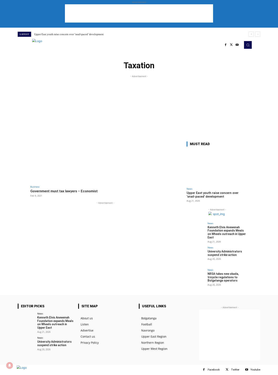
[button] (248, 45)
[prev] (251, 34)
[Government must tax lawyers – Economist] (66, 162)
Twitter (235, 369)
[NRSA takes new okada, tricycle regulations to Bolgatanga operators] (196, 278)
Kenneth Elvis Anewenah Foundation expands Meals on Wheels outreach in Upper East (227, 232)
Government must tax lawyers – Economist (64, 191)
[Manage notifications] (9, 365)
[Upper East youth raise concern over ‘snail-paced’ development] (217, 167)
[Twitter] (231, 45)
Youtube (255, 369)
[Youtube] (237, 45)
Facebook (214, 369)
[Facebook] (203, 369)
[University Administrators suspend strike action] (196, 255)
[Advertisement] (139, 13)
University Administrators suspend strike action (225, 253)
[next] (257, 34)
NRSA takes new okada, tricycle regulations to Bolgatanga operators (223, 277)
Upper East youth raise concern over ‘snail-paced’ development (69, 34)
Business (34, 187)
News (189, 189)
